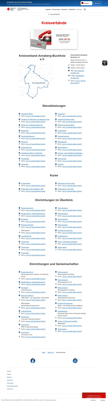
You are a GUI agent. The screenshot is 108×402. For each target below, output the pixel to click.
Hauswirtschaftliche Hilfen (66, 119)
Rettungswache (63, 208)
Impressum (10, 380)
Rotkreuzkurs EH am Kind (66, 183)
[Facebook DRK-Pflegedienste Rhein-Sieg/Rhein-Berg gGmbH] (32, 360)
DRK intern (10, 389)
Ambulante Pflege (27, 114)
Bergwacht (24, 219)
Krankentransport (63, 136)
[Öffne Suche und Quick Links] (85, 9)
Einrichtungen (56, 9)
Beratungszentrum (27, 208)
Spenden (60, 164)
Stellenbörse (72, 9)
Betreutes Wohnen (27, 225)
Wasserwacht (62, 247)
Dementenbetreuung (28, 136)
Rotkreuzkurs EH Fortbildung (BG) (32, 189)
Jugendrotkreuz (26, 236)
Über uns (79, 9)
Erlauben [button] (103, 400)
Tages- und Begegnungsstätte (67, 242)
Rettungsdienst (62, 147)
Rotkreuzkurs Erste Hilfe (66, 189)
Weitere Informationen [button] (50, 400)
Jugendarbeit (62, 130)
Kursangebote (25, 183)
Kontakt (9, 374)
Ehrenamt (24, 142)
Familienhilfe (25, 159)
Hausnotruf (24, 164)
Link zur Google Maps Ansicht (77, 82)
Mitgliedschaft (62, 142)
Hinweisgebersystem (12, 386)
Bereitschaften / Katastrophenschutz (33, 213)
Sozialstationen (63, 236)
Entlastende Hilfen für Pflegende (31, 153)
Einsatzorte (64, 9)
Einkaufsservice (26, 147)
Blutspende (25, 130)
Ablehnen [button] (93, 400)
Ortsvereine (25, 242)
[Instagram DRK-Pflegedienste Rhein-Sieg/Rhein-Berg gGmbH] (75, 360)
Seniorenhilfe (62, 159)
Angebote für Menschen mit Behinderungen (35, 119)
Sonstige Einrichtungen (65, 230)
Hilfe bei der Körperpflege (66, 125)
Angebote (48, 9)
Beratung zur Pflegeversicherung (32, 125)
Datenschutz (10, 383)
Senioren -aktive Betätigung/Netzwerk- (70, 153)
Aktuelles (9, 377)
